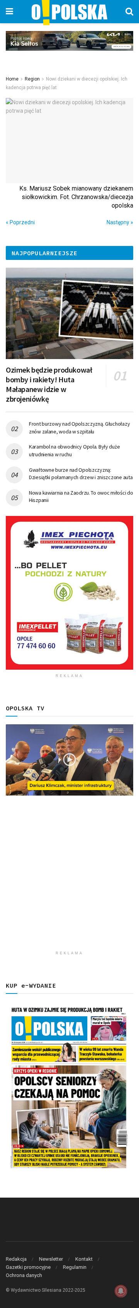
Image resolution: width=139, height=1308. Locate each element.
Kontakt (84, 1259)
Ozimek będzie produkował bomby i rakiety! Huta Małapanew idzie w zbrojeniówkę (49, 384)
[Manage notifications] (121, 1291)
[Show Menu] (9, 11)
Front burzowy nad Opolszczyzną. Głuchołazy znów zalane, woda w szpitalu (79, 427)
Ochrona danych (24, 1275)
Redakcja (16, 1259)
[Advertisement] (69, 877)
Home (12, 79)
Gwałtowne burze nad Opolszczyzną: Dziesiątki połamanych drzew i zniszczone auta (80, 473)
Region (32, 79)
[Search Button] (129, 11)
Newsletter (51, 1259)
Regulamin (74, 1267)
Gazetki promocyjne (28, 1267)
